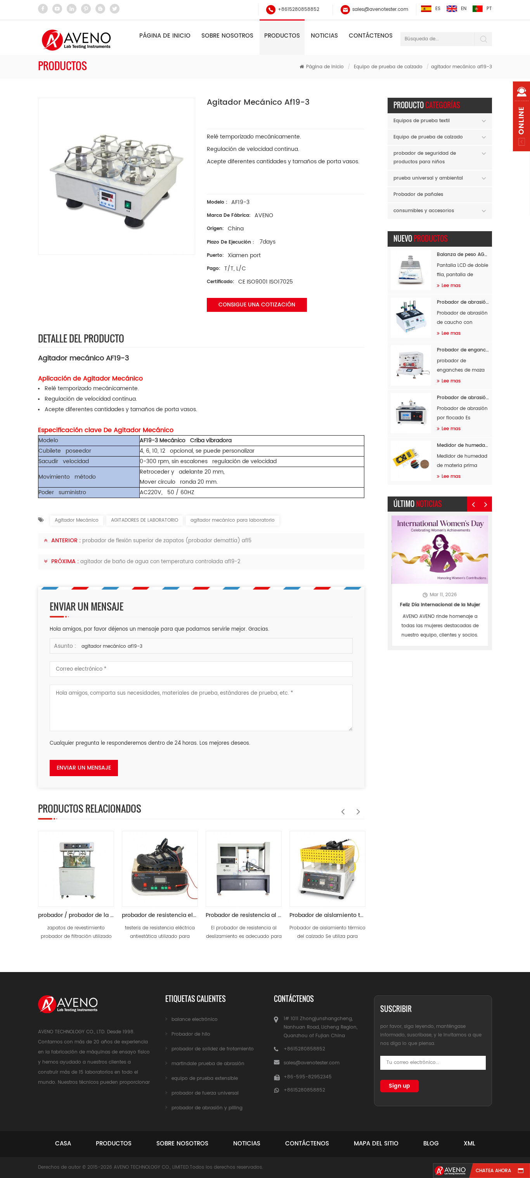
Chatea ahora (493, 1171)
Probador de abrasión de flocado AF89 (463, 397)
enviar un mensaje (84, 767)
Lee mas (451, 285)
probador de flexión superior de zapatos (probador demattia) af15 (166, 541)
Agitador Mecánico (77, 520)
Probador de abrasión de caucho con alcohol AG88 (463, 302)
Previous (341, 807)
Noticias (324, 36)
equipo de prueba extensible (204, 1078)
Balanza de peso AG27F (463, 254)
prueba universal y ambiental (428, 178)
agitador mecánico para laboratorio (233, 520)
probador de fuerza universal (205, 1093)
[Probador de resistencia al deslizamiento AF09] (243, 865)
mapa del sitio (376, 1144)
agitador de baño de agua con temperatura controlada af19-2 (160, 562)
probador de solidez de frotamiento (212, 1049)
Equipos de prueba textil (421, 121)
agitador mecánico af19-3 (111, 646)
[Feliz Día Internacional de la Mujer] (439, 549)
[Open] (521, 116)
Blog (431, 1144)
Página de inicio (165, 36)
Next (356, 807)
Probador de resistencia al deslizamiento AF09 (244, 915)
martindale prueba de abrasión (207, 1063)
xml (469, 1144)
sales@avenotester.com (380, 9)
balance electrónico (194, 1019)
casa (63, 1144)
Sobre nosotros (227, 36)
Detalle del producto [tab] (81, 338)
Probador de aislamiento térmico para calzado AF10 (327, 915)
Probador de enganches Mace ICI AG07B (463, 350)
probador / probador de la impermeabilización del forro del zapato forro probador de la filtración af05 (76, 915)
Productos (282, 36)
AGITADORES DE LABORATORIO (144, 520)
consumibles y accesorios (423, 210)
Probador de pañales (418, 194)
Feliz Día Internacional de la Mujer (440, 605)
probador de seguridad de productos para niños (424, 158)
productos (114, 1144)
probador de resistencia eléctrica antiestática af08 (160, 915)
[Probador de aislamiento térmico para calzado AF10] (327, 865)
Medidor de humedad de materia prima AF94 (463, 445)
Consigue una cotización (256, 304)
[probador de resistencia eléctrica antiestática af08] (160, 865)
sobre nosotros (182, 1144)
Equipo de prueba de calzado (388, 67)
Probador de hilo (190, 1034)
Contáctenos (371, 36)
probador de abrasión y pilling (206, 1108)
